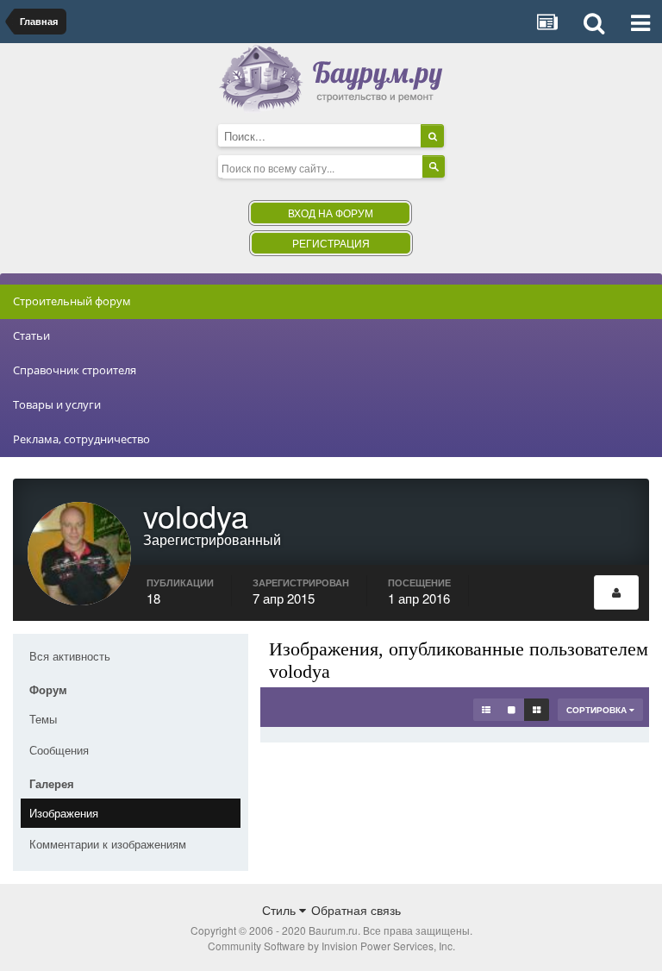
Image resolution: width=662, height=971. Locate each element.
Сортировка (597, 710)
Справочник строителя (74, 370)
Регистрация (331, 242)
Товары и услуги (57, 404)
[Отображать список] (486, 709)
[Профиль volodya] (616, 592)
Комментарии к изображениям (107, 844)
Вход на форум (330, 212)
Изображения (63, 813)
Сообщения (59, 750)
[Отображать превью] (536, 709)
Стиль (280, 909)
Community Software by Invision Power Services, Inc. (331, 945)
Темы (43, 719)
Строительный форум (72, 301)
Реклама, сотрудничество (81, 439)
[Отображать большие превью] (511, 709)
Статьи (31, 335)
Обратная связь (356, 909)
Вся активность (69, 656)
